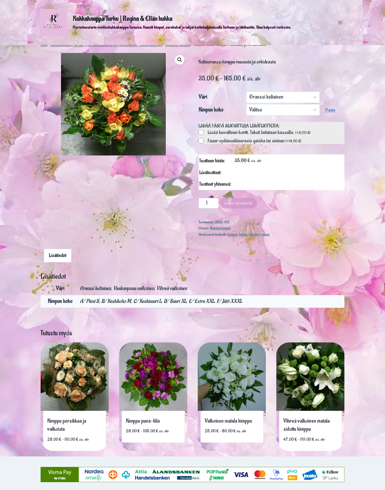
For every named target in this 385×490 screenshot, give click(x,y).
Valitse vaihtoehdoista (72, 446)
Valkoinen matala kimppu (228, 421)
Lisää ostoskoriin (238, 203)
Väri (203, 97)
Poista (330, 110)
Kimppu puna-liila (143, 421)
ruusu (265, 234)
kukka (243, 234)
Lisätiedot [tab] (57, 255)
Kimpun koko (211, 109)
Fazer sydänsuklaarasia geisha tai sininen (254, 141)
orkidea (254, 234)
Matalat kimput (220, 228)
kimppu (233, 234)
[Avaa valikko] (340, 22)
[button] (179, 59)
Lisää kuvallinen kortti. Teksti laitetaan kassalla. (259, 133)
